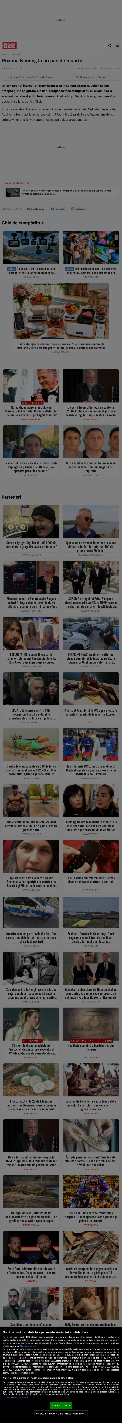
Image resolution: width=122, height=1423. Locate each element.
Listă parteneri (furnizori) (15, 1397)
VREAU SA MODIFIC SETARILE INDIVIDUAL (61, 1413)
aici (112, 1360)
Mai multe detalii (28, 1346)
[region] (61, 1375)
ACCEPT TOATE (61, 1405)
